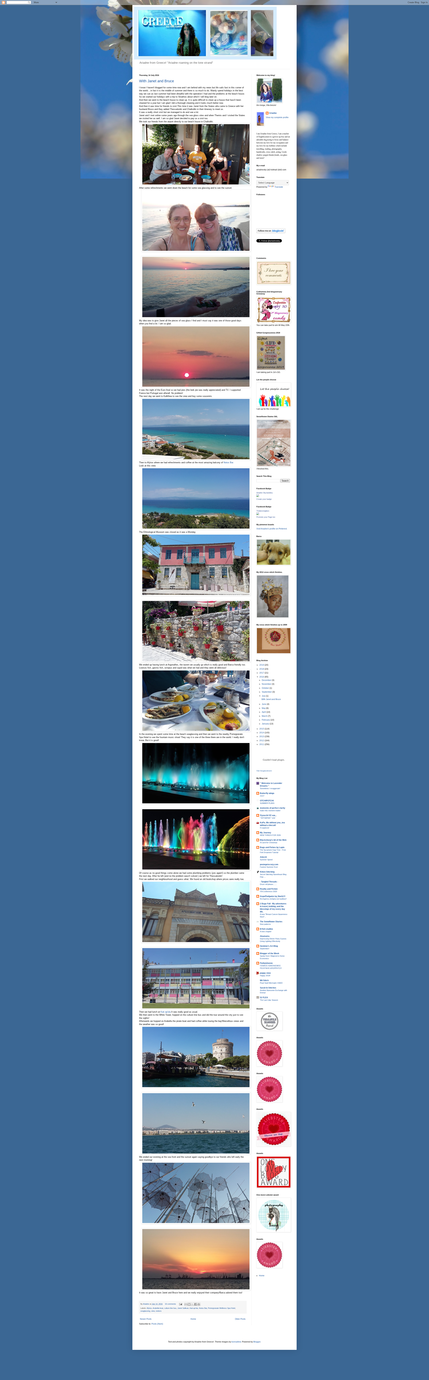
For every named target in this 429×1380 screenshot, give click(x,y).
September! (264, 949)
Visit (264, 771)
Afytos (149, 1308)
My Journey (265, 832)
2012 (262, 740)
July (264, 696)
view (153, 1311)
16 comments (170, 1304)
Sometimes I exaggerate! (270, 788)
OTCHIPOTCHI (267, 800)
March (265, 716)
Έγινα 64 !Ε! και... (268, 815)
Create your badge (264, 499)
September (267, 692)
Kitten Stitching (267, 872)
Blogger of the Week (269, 953)
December (267, 680)
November (267, 684)
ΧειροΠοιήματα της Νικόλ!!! (272, 896)
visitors (159, 1311)
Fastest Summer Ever (269, 867)
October (265, 688)
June (264, 704)
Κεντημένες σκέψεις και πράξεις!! (273, 899)
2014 (262, 732)
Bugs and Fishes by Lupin (272, 847)
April (264, 712)
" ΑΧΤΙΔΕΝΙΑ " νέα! (267, 818)
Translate (278, 187)
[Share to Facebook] (195, 1304)
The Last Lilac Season (269, 1000)
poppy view (265, 973)
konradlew (236, 1342)
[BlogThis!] (189, 1304)
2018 (262, 669)
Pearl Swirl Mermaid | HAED (271, 983)
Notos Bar (203, 1308)
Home (193, 1319)
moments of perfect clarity (272, 808)
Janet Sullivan (183, 1308)
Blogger (256, 1342)
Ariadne (146, 1304)
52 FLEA (264, 997)
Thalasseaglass (262, 511)
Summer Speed (266, 860)
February (266, 720)
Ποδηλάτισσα (266, 963)
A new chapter (265, 931)
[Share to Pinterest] (198, 1304)
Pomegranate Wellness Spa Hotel (221, 1308)
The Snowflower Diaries (271, 921)
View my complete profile (277, 117)
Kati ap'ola (166, 1012)
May (264, 708)
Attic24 (263, 857)
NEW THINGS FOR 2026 (270, 835)
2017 (262, 673)
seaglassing (145, 1311)
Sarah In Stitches (268, 988)
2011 (262, 744)
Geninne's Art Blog (269, 946)
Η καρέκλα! (264, 828)
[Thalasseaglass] (257, 514)
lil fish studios (266, 929)
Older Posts (240, 1319)
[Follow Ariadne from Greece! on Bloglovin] (270, 232)
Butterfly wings (267, 793)
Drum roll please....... (268, 884)
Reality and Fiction (269, 889)
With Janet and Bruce (156, 81)
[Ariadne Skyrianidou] (257, 496)
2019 (262, 665)
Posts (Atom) (157, 1324)
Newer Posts (145, 1319)
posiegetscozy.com (269, 864)
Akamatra (264, 936)
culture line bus (170, 1308)
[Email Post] (180, 1304)
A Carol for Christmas (268, 843)
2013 (262, 736)
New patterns (265, 924)
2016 (262, 677)
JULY (262, 796)
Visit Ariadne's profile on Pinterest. (271, 529)
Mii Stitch (264, 980)
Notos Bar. (229, 462)
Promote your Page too (265, 517)
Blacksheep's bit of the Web (273, 840)
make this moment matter (270, 811)
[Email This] (186, 1304)
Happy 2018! (265, 976)
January (266, 724)
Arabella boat (158, 1308)
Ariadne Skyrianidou (264, 493)
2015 (262, 729)
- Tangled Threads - (269, 882)
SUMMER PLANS (267, 803)
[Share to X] (192, 1304)
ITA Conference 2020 (268, 891)
